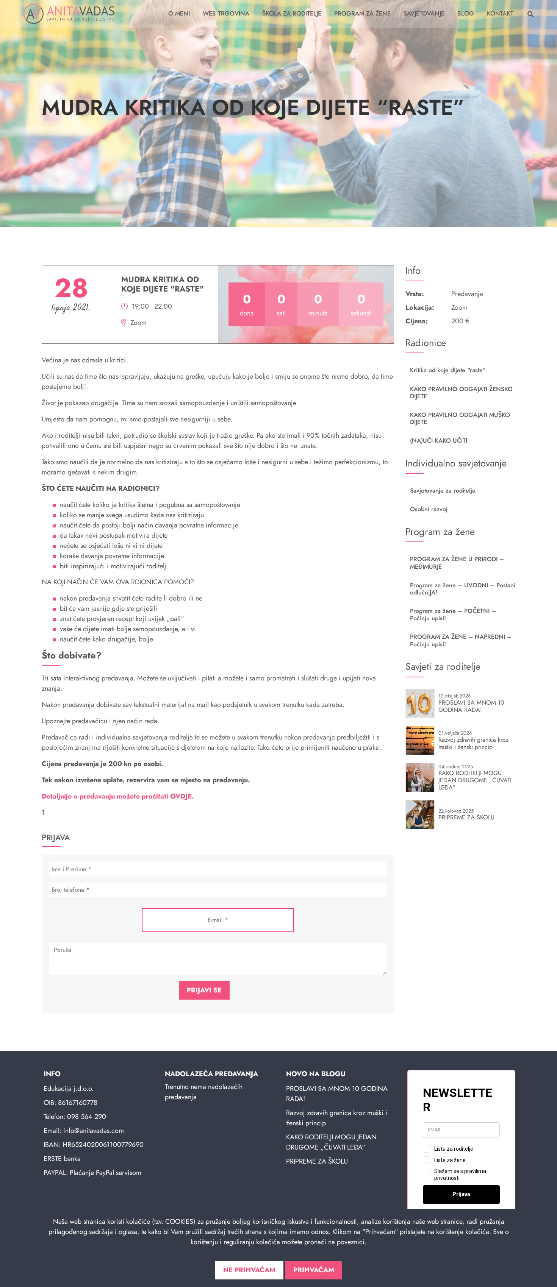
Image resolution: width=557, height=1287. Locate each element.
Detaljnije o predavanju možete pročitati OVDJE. (118, 796)
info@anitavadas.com (93, 1131)
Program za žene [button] (362, 13)
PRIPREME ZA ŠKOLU (317, 1161)
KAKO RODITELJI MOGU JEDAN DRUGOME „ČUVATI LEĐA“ (331, 1142)
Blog (465, 13)
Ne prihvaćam (249, 1270)
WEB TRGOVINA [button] (226, 13)
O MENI (179, 13)
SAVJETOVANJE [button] (424, 13)
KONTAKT (500, 13)
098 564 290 (86, 1117)
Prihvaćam (313, 1270)
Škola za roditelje (291, 13)
